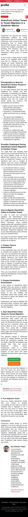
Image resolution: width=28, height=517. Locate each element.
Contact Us (18, 1)
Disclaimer (5, 502)
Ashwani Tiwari (10, 31)
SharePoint (4, 16)
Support (9, 1)
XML (14, 504)
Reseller (23, 502)
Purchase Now (14, 364)
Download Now (14, 359)
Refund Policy (14, 502)
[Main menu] (25, 5)
